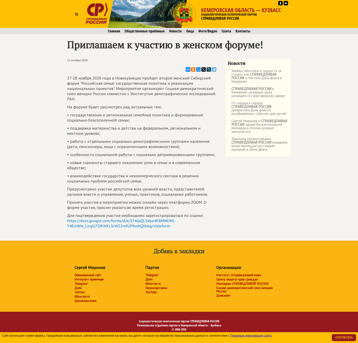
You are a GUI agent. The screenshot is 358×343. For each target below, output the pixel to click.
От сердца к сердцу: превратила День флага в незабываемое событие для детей (257, 108)
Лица (190, 31)
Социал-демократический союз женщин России (244, 289)
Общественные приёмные (145, 31)
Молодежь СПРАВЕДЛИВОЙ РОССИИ (242, 283)
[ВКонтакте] (188, 69)
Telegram (81, 283)
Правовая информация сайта (250, 335)
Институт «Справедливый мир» (238, 275)
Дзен (78, 288)
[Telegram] (214, 69)
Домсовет (223, 295)
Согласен (343, 337)
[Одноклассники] (193, 69)
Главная (114, 31)
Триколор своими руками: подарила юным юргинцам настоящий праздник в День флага (257, 144)
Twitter (80, 292)
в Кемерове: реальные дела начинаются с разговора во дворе (256, 92)
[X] (203, 69)
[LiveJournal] (209, 69)
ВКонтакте (82, 296)
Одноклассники (85, 300)
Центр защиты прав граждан (237, 279)
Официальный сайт (88, 275)
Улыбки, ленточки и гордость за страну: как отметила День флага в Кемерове (255, 76)
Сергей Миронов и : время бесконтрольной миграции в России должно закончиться (257, 126)
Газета (226, 31)
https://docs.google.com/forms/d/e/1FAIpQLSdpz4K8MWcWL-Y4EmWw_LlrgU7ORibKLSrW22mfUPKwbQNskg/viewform (121, 223)
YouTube (151, 292)
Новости (175, 31)
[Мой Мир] (198, 69)
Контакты (242, 31)
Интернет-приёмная (89, 279)
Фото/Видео (207, 31)
